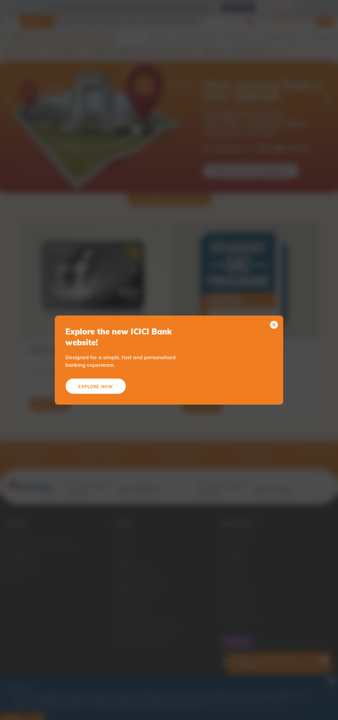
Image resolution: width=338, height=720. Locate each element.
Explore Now (95, 386)
